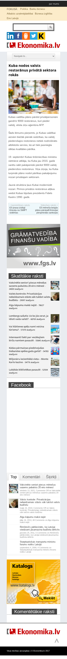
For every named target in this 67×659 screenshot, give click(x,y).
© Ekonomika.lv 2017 (40, 651)
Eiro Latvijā (12, 18)
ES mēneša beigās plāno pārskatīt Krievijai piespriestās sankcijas (46, 210)
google (10, 36)
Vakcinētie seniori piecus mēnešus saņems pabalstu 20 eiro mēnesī (27, 284)
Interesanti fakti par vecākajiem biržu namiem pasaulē (26, 339)
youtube (41, 36)
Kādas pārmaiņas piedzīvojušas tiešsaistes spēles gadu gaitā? (26, 349)
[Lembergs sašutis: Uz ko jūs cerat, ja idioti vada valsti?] (55, 321)
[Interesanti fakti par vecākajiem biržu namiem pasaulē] (55, 343)
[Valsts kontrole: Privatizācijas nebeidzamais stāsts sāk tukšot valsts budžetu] (55, 299)
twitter (34, 36)
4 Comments (38, 549)
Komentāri (31, 477)
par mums (54, 3)
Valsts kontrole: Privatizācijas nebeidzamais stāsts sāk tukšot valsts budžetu (29, 297)
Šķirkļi (51, 477)
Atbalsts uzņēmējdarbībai (20, 13)
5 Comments (39, 535)
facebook (18, 36)
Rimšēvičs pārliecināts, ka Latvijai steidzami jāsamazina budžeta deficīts (40, 528)
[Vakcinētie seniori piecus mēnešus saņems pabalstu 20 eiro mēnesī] (55, 288)
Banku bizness (37, 9)
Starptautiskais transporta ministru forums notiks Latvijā (37, 543)
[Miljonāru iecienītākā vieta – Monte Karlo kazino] (55, 365)
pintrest (26, 36)
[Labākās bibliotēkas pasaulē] (55, 375)
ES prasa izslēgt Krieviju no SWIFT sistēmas (18, 210)
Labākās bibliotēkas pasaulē (24, 369)
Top (14, 477)
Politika (24, 9)
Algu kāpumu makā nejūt (23, 305)
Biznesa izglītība (43, 13)
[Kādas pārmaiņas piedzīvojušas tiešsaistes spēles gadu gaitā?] (55, 354)
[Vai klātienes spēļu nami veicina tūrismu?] (55, 332)
